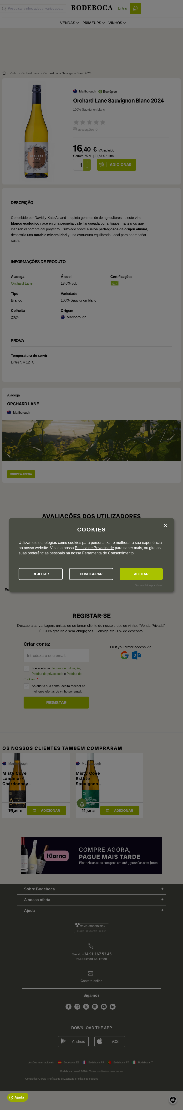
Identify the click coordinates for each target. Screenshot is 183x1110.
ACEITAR (141, 574)
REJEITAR (41, 574)
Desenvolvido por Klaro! (149, 585)
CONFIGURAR (91, 574)
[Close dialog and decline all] (165, 526)
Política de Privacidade (94, 548)
